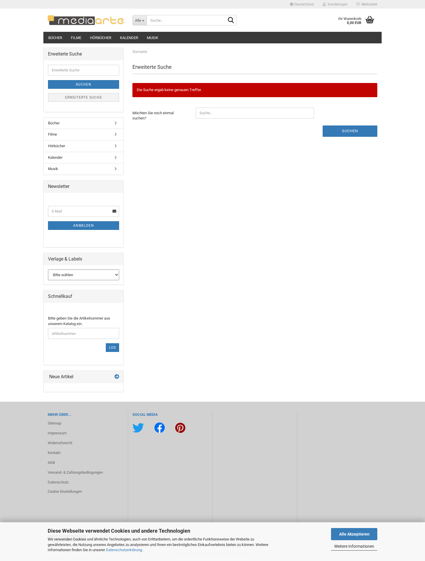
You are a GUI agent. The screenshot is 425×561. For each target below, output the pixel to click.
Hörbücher (100, 38)
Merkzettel (368, 4)
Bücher (55, 38)
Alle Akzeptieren (354, 534)
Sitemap (54, 423)
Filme (76, 38)
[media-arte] (86, 20)
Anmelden (83, 226)
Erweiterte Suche (83, 97)
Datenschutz (58, 482)
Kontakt (54, 453)
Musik (152, 38)
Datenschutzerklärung (124, 550)
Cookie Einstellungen (65, 491)
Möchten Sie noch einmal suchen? (153, 116)
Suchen (350, 131)
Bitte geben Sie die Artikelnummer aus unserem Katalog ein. (79, 321)
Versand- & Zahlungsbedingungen (75, 472)
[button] (302, 4)
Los (112, 348)
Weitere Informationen (354, 546)
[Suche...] (231, 20)
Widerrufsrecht (60, 443)
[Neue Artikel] (116, 377)
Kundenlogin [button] (337, 4)
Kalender (129, 38)
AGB (51, 462)
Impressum (57, 433)
